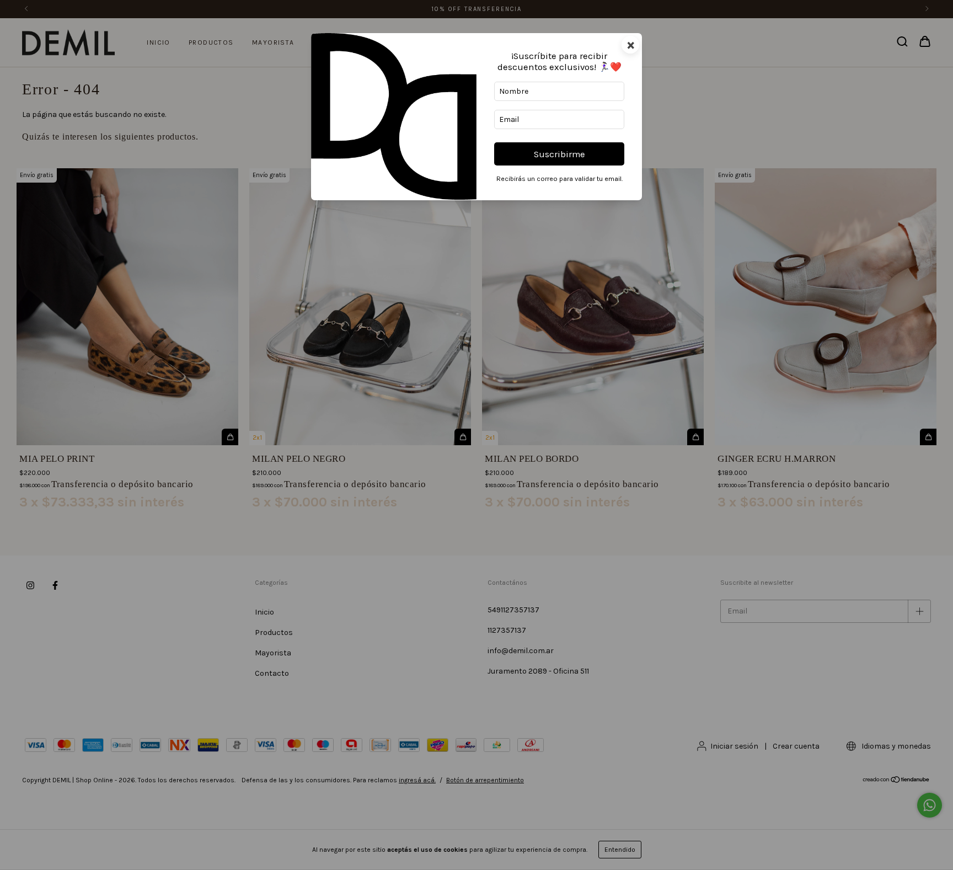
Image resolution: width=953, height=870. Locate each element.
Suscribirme (559, 154)
